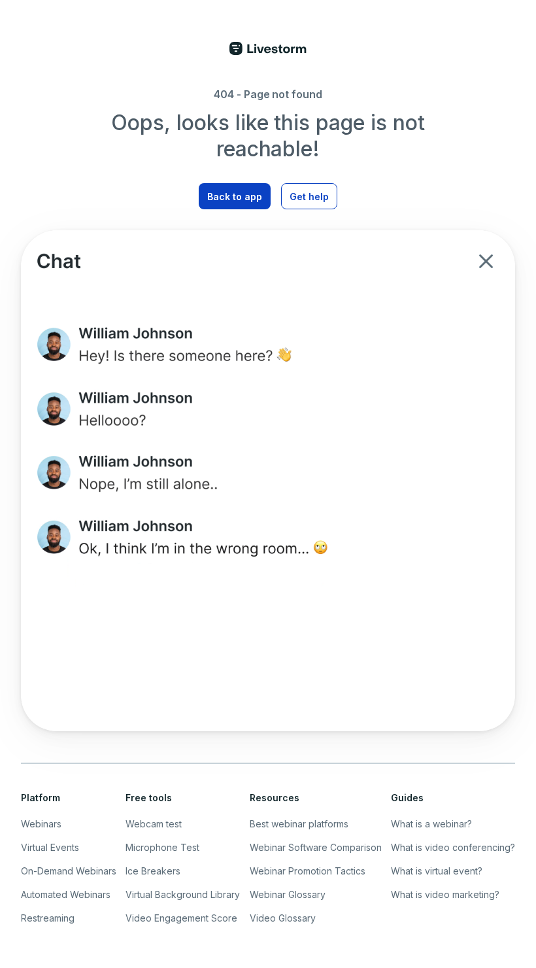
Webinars (41, 823)
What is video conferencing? (453, 847)
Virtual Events (50, 847)
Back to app (234, 196)
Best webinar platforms (299, 823)
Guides (407, 797)
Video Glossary (283, 918)
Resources (274, 797)
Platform (40, 797)
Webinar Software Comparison (316, 847)
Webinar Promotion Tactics (307, 870)
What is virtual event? (436, 870)
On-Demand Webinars (68, 870)
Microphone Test (162, 847)
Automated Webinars (65, 894)
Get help (309, 196)
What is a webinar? (431, 823)
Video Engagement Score (181, 918)
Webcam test (154, 823)
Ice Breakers (153, 870)
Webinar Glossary (288, 894)
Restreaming (48, 918)
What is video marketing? (445, 894)
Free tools (149, 797)
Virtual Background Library (183, 894)
